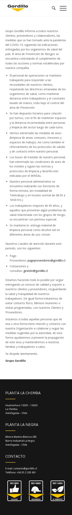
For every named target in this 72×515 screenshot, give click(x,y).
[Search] (52, 8)
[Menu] (61, 8)
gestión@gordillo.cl (35, 271)
